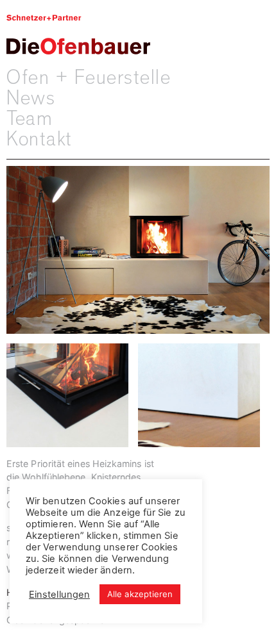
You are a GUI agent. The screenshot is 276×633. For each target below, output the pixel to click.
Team (29, 118)
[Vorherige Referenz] (72, 402)
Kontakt (39, 139)
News (30, 98)
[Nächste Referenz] (204, 402)
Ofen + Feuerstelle (88, 77)
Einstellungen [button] (59, 594)
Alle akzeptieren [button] (140, 594)
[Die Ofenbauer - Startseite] (78, 33)
